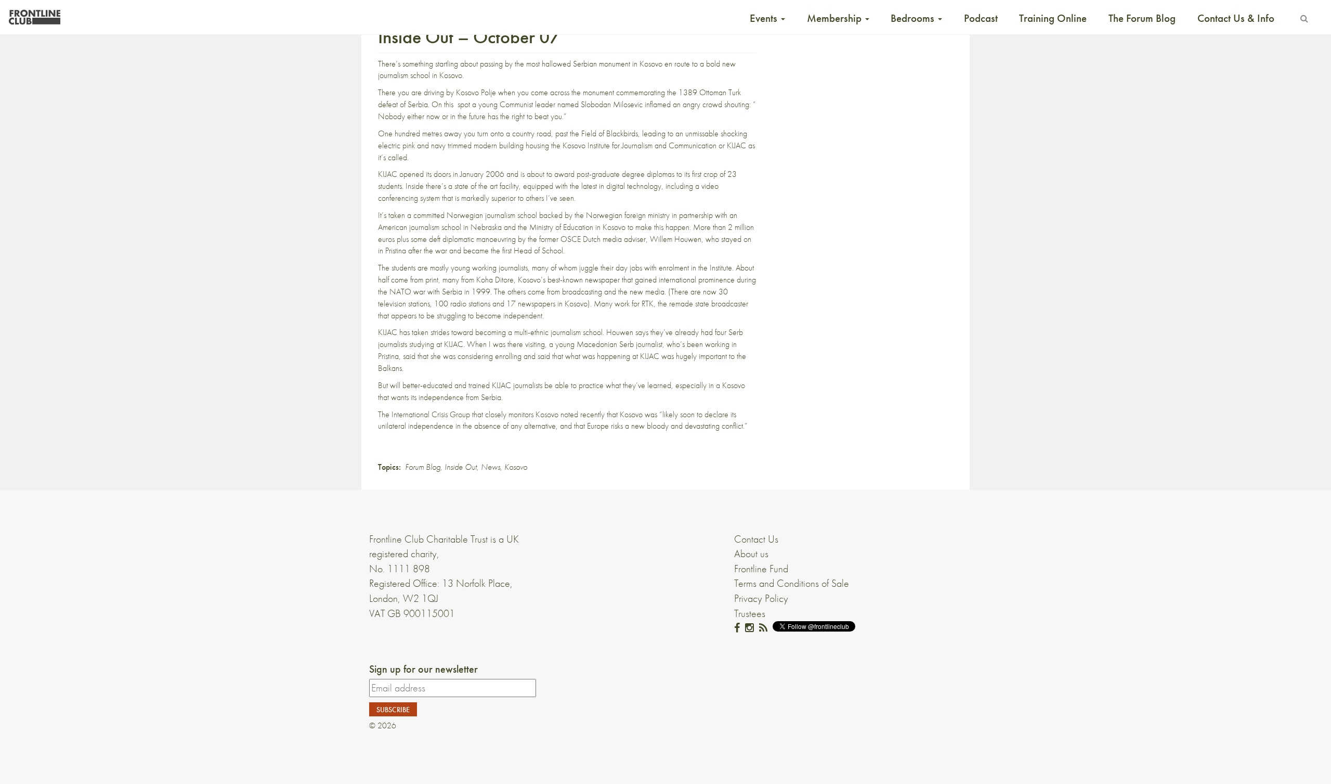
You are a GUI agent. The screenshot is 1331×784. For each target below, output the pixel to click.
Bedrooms (914, 18)
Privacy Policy (761, 598)
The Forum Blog (1142, 18)
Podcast (981, 18)
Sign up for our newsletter (423, 669)
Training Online (1053, 18)
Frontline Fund (761, 568)
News (490, 466)
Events (765, 18)
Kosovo (515, 466)
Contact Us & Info (1235, 18)
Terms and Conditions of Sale (791, 583)
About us (751, 553)
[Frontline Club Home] (34, 14)
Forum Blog (422, 466)
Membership (835, 18)
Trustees (749, 613)
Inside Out (461, 466)
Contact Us (756, 539)
